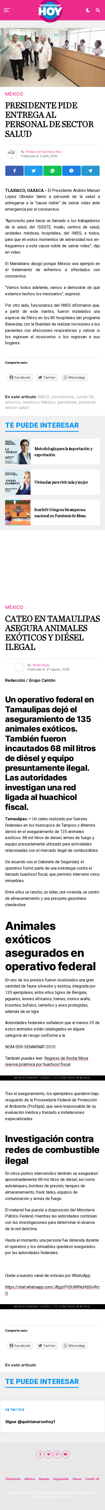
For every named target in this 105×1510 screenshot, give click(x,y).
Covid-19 (92, 1479)
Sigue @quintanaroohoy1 (30, 1421)
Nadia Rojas (41, 665)
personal (87, 402)
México (48, 402)
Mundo (44, 1479)
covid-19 (84, 397)
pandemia (67, 402)
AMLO (43, 397)
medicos (31, 402)
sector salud (17, 407)
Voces (77, 1479)
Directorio (13, 1479)
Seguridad (61, 1479)
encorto (12, 402)
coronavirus (62, 397)
